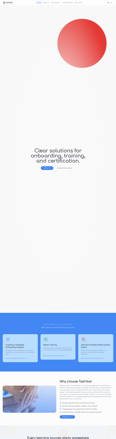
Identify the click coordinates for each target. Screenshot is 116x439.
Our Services (55, 2)
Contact (46, 168)
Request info (66, 416)
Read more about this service (16, 358)
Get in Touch (78, 2)
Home (39, 2)
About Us (46, 2)
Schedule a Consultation (64, 168)
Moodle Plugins (68, 2)
